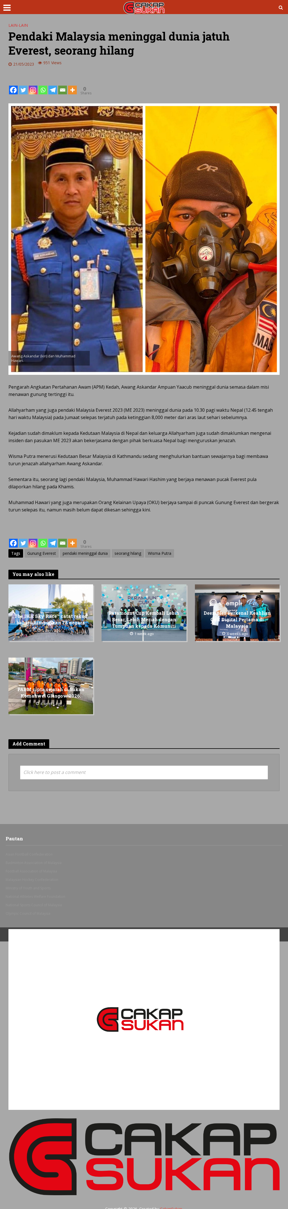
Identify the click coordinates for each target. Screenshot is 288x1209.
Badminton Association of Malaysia (34, 862)
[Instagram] (33, 85)
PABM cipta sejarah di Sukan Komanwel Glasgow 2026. (50, 693)
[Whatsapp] (43, 85)
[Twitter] (23, 85)
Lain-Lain (18, 25)
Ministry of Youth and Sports (28, 888)
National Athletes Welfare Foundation (35, 896)
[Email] (62, 85)
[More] (72, 85)
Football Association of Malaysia (31, 871)
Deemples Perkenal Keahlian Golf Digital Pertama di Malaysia (237, 619)
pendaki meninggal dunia (85, 553)
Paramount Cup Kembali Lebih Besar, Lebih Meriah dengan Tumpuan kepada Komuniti (144, 619)
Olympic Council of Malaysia (28, 913)
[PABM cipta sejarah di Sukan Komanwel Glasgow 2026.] (50, 685)
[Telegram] (52, 85)
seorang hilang (127, 553)
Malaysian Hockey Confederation (32, 879)
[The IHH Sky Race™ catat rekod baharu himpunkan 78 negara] (50, 612)
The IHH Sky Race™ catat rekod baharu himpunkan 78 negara (50, 619)
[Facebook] (13, 85)
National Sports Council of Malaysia (34, 905)
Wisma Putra (159, 553)
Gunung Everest (41, 553)
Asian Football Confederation (29, 854)
